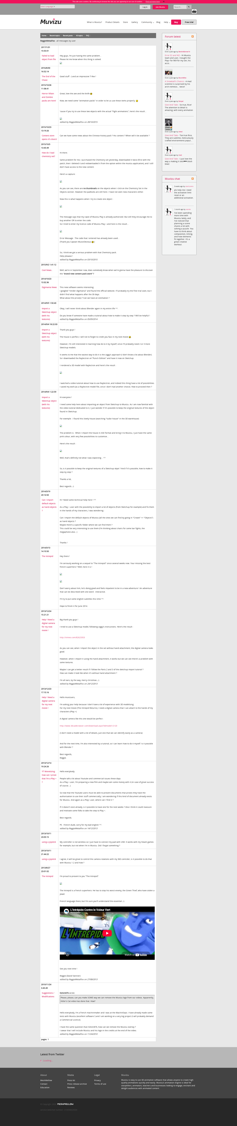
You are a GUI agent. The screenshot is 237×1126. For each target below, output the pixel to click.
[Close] (164, 2)
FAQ (87, 35)
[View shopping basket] (194, 11)
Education (45, 1087)
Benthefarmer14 (184, 52)
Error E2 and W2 (172, 55)
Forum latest (173, 36)
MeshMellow (46, 1080)
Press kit (71, 1080)
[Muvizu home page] (50, 21)
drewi (181, 132)
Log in (145, 7)
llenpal (181, 101)
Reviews (71, 1087)
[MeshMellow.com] (65, 1104)
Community (146, 22)
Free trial (189, 22)
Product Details (112, 22)
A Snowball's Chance (174, 81)
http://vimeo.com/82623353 (72, 637)
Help (166, 22)
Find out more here (153, 2)
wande (188, 209)
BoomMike (182, 78)
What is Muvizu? (94, 22)
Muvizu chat (172, 178)
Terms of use (100, 1084)
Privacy (97, 1080)
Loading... (48, 1060)
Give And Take (171, 104)
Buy (176, 22)
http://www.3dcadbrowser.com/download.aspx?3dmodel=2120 (88, 725)
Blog (158, 22)
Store (125, 22)
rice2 (180, 155)
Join (160, 7)
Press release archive (77, 1084)
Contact (43, 1084)
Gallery (134, 22)
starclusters (189, 186)
